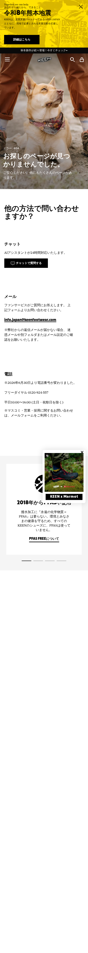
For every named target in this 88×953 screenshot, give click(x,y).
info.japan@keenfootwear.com (30, 320)
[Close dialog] (82, 452)
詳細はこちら (21, 39)
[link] (64, 472)
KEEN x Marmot (64, 497)
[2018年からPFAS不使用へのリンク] (44, 509)
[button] (7, 59)
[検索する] (72, 59)
